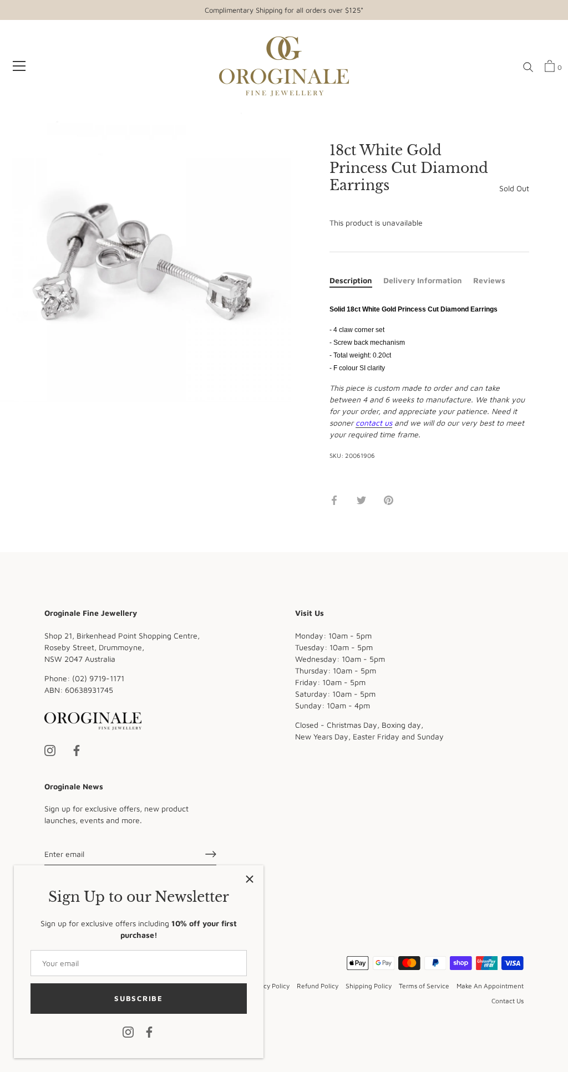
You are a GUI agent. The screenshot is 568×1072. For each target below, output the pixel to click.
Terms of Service (424, 985)
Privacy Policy (269, 985)
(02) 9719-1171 (98, 678)
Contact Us (507, 1000)
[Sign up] (210, 854)
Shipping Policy (369, 985)
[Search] (528, 67)
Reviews (489, 280)
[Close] (249, 879)
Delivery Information (422, 280)
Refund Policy (317, 985)
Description (350, 280)
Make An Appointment (490, 985)
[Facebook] (149, 1031)
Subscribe (138, 998)
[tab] (356, 280)
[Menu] (19, 66)
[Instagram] (128, 1031)
